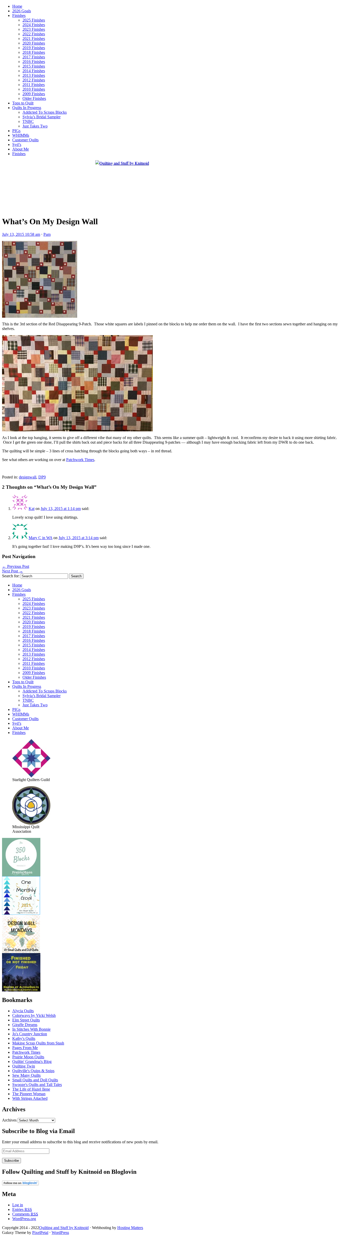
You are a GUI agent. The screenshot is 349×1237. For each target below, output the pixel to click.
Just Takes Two (35, 126)
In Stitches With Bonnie (31, 1029)
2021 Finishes (33, 38)
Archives (9, 1120)
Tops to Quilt (22, 103)
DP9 (42, 477)
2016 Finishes (33, 61)
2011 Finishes (33, 84)
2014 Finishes (33, 71)
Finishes (19, 15)
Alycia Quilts (23, 1011)
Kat (31, 508)
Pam (47, 234)
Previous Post (15, 566)
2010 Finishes (33, 89)
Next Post (12, 571)
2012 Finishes (33, 80)
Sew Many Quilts (26, 1075)
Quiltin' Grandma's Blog (32, 1061)
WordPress (60, 1232)
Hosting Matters (130, 1227)
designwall (27, 477)
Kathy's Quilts (23, 1038)
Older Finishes (34, 98)
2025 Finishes (33, 20)
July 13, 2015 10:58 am (21, 234)
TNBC (28, 121)
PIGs (16, 131)
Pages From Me (25, 1048)
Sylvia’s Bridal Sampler (41, 117)
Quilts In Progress (26, 107)
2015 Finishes (33, 66)
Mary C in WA (40, 538)
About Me (20, 149)
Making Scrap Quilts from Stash (38, 1043)
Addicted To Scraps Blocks (44, 112)
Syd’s (16, 144)
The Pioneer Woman (28, 1094)
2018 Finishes (33, 52)
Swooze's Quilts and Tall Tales (37, 1084)
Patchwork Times (80, 459)
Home (17, 6)
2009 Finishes (33, 94)
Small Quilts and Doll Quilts (35, 1080)
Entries (22, 1209)
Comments (25, 1214)
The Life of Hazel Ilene (31, 1089)
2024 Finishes (33, 25)
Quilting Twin (23, 1066)
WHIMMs (20, 135)
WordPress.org (24, 1219)
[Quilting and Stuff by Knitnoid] (122, 163)
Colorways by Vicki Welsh (34, 1015)
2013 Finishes (33, 75)
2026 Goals (21, 11)
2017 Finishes (33, 57)
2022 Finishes (33, 34)
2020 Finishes (33, 43)
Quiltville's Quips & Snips (33, 1071)
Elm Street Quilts (26, 1020)
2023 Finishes (33, 29)
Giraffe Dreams (24, 1024)
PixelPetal (40, 1232)
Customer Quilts (25, 140)
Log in (17, 1205)
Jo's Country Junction (29, 1034)
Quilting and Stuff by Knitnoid (64, 1227)
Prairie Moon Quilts (28, 1057)
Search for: (11, 576)
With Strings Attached (30, 1098)
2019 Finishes (33, 48)
